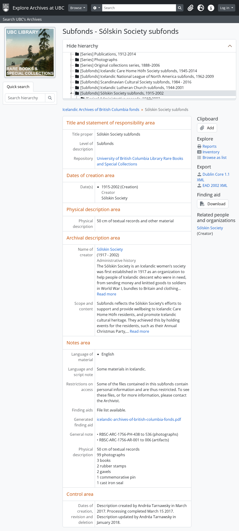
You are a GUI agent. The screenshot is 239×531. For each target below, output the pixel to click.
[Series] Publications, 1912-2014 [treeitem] (108, 54)
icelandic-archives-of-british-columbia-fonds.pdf (139, 419)
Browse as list (215, 157)
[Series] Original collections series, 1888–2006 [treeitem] (120, 65)
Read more (106, 294)
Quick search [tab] (18, 86)
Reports (210, 146)
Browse (76, 8)
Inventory (211, 151)
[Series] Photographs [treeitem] (98, 59)
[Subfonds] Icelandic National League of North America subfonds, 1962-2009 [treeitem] (147, 76)
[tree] (149, 75)
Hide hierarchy (82, 46)
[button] (190, 8)
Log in (225, 8)
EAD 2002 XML (215, 185)
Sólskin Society (110, 249)
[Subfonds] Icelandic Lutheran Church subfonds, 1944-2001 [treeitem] (132, 87)
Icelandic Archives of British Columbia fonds (101, 109)
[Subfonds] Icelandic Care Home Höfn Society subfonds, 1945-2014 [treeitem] (138, 70)
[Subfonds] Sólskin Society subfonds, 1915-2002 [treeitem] (122, 93)
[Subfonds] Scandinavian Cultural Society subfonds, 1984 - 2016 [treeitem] (135, 82)
